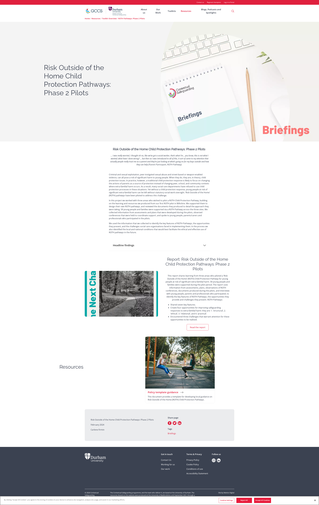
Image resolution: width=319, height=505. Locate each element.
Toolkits (172, 11)
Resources (186, 11)
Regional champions (214, 2)
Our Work (158, 11)
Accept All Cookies (262, 500)
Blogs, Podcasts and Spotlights (211, 11)
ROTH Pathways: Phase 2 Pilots (131, 18)
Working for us (168, 464)
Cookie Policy (192, 464)
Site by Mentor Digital (226, 493)
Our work (165, 469)
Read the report (197, 327)
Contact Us (166, 460)
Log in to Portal (229, 2)
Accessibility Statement (197, 473)
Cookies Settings (226, 500)
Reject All (244, 500)
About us (144, 11)
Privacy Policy (192, 460)
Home (87, 18)
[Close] (315, 500)
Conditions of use (194, 469)
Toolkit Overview (109, 18)
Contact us (200, 2)
